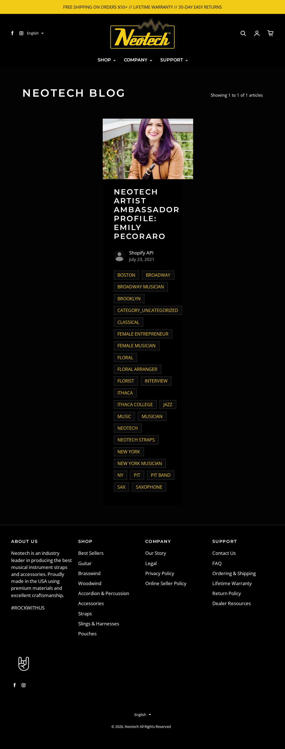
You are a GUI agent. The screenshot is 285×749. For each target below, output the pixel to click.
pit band (161, 475)
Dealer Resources (231, 603)
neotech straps (136, 440)
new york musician (139, 463)
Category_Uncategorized (147, 310)
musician (152, 416)
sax (121, 487)
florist (125, 381)
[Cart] (270, 33)
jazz (167, 404)
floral (125, 357)
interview (156, 381)
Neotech (132, 726)
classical (128, 322)
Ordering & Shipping (234, 573)
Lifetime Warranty (232, 583)
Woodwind (89, 583)
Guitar (85, 563)
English (33, 33)
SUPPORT (172, 60)
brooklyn (129, 299)
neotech (127, 428)
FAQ (217, 563)
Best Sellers (91, 553)
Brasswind (89, 573)
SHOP (105, 60)
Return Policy (226, 593)
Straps (85, 613)
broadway (158, 275)
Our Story (155, 553)
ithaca (125, 393)
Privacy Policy (159, 573)
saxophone (149, 487)
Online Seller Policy (165, 583)
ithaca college (135, 404)
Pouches (87, 633)
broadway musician (140, 287)
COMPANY (136, 60)
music (124, 416)
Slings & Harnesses (98, 623)
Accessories (91, 603)
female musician (136, 346)
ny (120, 475)
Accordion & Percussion (103, 593)
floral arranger (137, 369)
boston (126, 275)
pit (137, 475)
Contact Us (224, 553)
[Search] (243, 33)
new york (128, 452)
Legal (151, 563)
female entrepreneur (142, 334)
